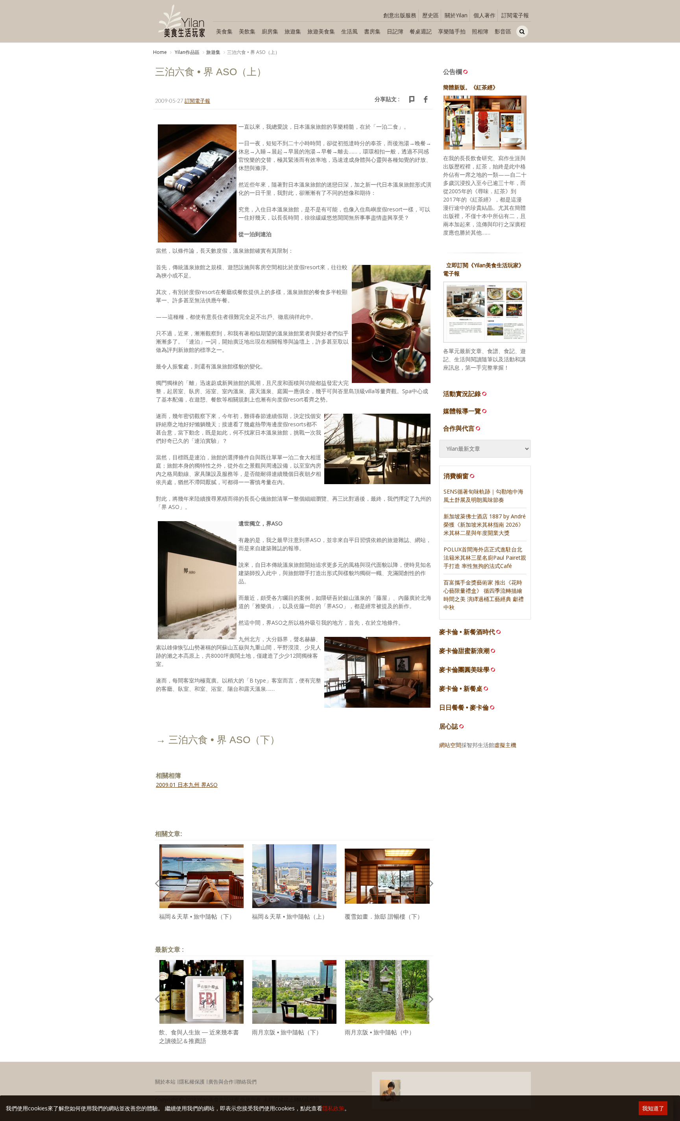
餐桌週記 (421, 31)
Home (160, 52)
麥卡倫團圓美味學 (464, 669)
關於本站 (165, 1081)
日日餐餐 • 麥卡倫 (464, 707)
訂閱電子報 (515, 15)
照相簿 (480, 31)
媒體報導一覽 (462, 411)
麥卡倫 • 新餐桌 (460, 688)
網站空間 (450, 745)
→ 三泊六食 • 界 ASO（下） (218, 739)
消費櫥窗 (456, 476)
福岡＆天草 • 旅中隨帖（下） (197, 916)
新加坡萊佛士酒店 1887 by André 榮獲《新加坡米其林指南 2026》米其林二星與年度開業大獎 (484, 524)
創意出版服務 (399, 15)
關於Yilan (456, 15)
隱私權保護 (192, 1081)
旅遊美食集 (321, 31)
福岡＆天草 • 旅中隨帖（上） (290, 916)
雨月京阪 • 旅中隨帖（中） (380, 1032)
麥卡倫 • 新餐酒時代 (467, 632)
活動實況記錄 (462, 393)
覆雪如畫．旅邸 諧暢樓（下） (384, 916)
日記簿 (395, 31)
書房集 (372, 31)
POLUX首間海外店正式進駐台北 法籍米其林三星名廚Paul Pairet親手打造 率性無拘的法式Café (484, 558)
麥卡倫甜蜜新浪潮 (464, 650)
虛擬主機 (505, 745)
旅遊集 (293, 31)
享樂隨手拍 (452, 31)
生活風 (349, 31)
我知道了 (653, 1108)
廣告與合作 (221, 1081)
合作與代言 (459, 428)
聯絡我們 (246, 1081)
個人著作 (484, 15)
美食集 (224, 31)
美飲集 (247, 31)
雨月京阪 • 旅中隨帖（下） (287, 1032)
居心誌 (448, 726)
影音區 (503, 31)
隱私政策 (333, 1108)
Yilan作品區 (187, 52)
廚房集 (270, 31)
